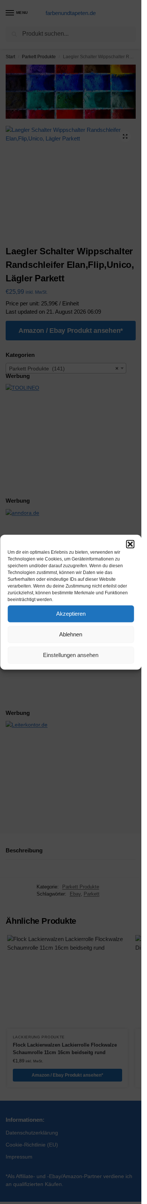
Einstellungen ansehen (70, 655)
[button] (130, 544)
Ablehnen (70, 634)
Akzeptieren (71, 613)
